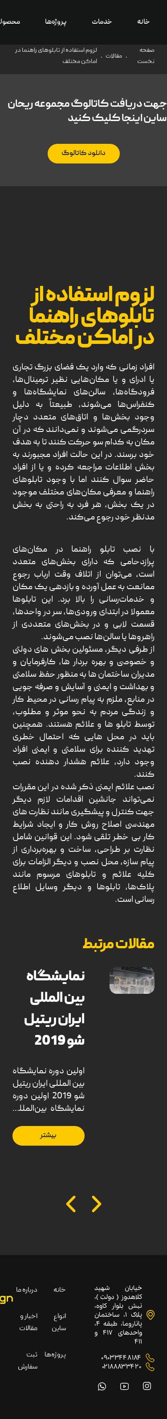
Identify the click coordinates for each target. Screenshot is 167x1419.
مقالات (114, 56)
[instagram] (147, 1386)
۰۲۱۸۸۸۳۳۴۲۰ (121, 1366)
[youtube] (124, 1386)
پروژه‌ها (55, 1355)
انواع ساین (59, 1323)
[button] (97, 1204)
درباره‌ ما (26, 1290)
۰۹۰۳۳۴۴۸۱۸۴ (121, 1357)
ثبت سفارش (27, 1361)
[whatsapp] (102, 1386)
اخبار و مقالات (28, 1323)
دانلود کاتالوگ (83, 154)
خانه (59, 1290)
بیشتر (48, 1136)
